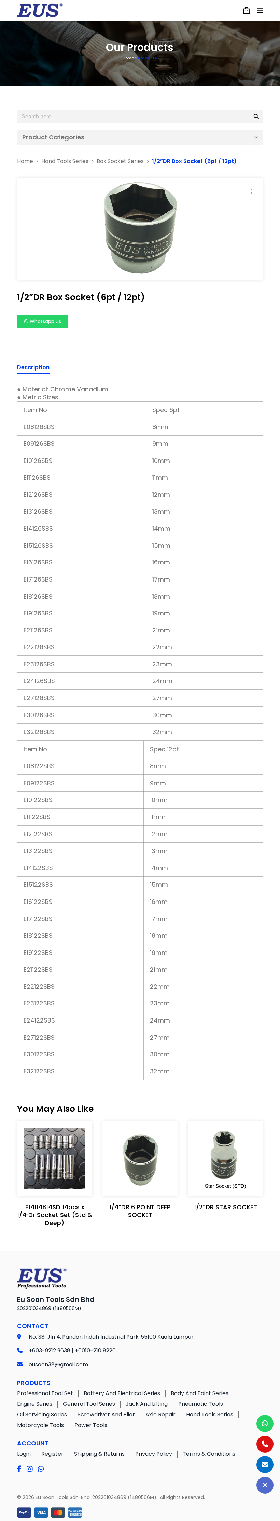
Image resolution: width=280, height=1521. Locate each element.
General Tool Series (89, 1404)
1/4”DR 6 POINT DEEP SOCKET (140, 1211)
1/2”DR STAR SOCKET (225, 1207)
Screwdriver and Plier (106, 1414)
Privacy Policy (153, 1454)
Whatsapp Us (44, 321)
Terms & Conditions (209, 1454)
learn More (53, 1183)
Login (24, 1454)
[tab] (33, 368)
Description (33, 367)
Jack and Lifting (147, 1404)
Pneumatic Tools (200, 1404)
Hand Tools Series (209, 1414)
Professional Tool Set (45, 1393)
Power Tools (90, 1425)
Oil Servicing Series (42, 1414)
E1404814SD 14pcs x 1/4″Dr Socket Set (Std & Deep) (54, 1215)
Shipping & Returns (99, 1454)
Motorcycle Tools (40, 1425)
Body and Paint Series (199, 1393)
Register (52, 1454)
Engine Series (34, 1404)
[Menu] (260, 10)
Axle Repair (160, 1414)
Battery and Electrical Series (122, 1393)
